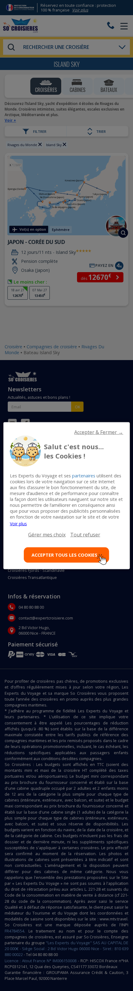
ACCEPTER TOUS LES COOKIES (64, 555)
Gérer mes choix (47, 534)
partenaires (83, 475)
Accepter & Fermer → (98, 431)
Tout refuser (85, 534)
